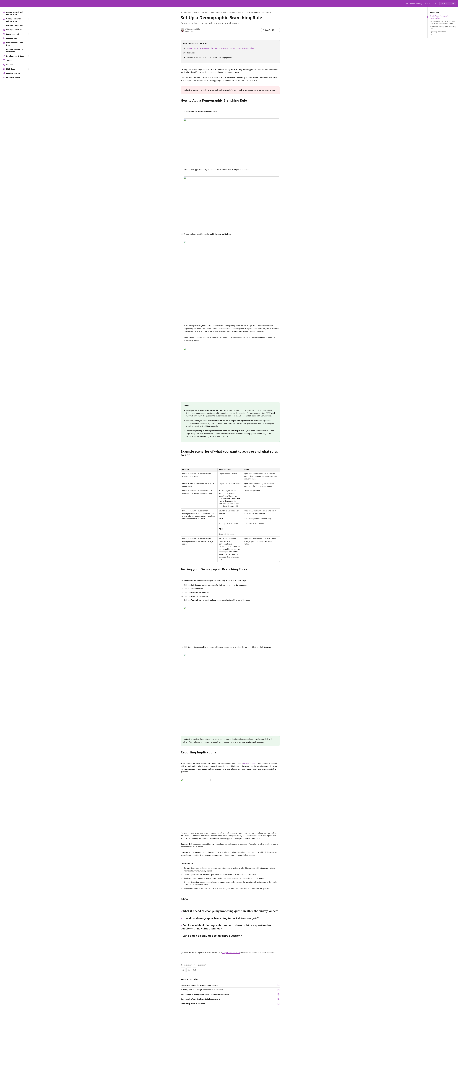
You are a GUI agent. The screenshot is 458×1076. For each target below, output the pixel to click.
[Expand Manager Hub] (28, 38)
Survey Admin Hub (200, 12)
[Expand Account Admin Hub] (28, 25)
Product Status (431, 3)
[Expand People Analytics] (28, 73)
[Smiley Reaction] (194, 970)
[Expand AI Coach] (28, 64)
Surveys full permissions (230, 48)
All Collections (185, 12)
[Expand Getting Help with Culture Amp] (28, 19)
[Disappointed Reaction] (183, 970)
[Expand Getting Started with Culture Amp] (28, 12)
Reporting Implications (437, 32)
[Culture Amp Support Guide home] (2, 3)
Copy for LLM (269, 30)
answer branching (250, 763)
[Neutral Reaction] (188, 970)
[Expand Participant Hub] (28, 34)
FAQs (431, 35)
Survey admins (247, 48)
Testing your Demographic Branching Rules (442, 27)
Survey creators (193, 48)
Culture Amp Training (413, 3)
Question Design (235, 12)
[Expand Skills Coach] (28, 69)
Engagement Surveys (218, 12)
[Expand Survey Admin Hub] (28, 30)
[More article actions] (278, 30)
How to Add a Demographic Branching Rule (439, 17)
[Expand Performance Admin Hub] (28, 42)
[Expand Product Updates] (28, 77)
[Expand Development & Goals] (28, 56)
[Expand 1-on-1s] (28, 60)
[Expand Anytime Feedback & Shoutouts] (28, 49)
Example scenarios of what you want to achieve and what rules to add (442, 22)
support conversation (231, 952)
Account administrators (209, 48)
